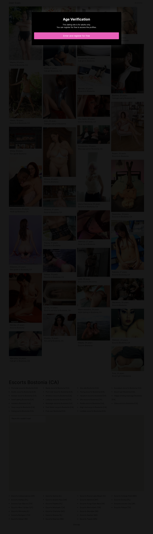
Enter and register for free (76, 36)
